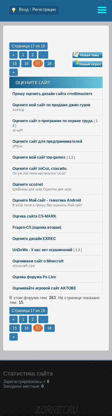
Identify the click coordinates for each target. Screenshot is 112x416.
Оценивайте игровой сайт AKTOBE (44, 288)
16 (26, 63)
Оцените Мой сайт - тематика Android (46, 200)
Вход (24, 9)
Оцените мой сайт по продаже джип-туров (51, 105)
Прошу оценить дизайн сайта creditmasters (52, 94)
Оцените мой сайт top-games (38, 157)
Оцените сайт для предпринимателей (47, 141)
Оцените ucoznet (27, 184)
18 (49, 63)
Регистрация (44, 9)
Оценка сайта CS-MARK (34, 216)
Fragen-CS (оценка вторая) (36, 227)
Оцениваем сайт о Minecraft (37, 261)
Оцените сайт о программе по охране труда (52, 121)
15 (14, 63)
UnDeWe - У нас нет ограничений (42, 250)
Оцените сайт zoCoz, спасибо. (39, 168)
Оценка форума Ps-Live (34, 277)
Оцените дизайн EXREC (34, 239)
